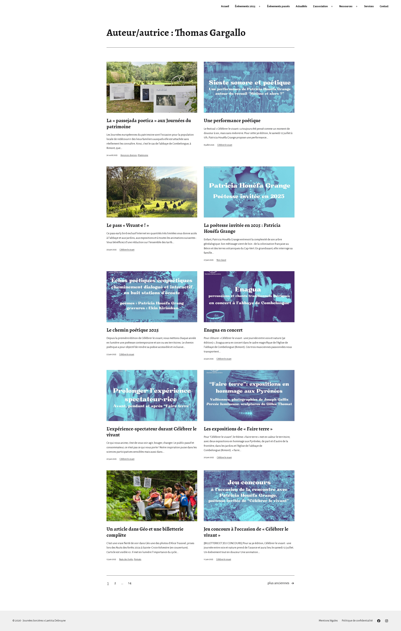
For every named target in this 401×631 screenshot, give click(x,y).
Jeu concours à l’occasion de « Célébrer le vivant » (246, 531)
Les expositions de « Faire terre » (238, 428)
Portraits (137, 559)
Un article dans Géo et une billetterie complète (145, 531)
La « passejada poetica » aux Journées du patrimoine (149, 123)
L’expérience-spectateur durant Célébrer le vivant (152, 431)
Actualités (301, 6)
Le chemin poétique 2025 (133, 329)
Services (369, 6)
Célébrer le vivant (224, 145)
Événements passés (278, 6)
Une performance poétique (232, 120)
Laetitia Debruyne (55, 620)
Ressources (345, 6)
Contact (384, 6)
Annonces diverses (128, 155)
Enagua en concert (223, 329)
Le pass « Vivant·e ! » (128, 225)
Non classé (221, 260)
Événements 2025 (245, 6)
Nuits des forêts (126, 559)
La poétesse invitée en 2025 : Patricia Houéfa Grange (242, 228)
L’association (320, 6)
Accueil (225, 6)
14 (129, 583)
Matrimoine (143, 155)
